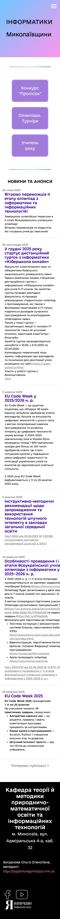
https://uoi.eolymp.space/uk (29, 660)
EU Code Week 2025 (24, 696)
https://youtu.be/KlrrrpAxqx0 (29, 653)
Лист (8, 378)
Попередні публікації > (30, 765)
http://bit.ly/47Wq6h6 (31, 616)
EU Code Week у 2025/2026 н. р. (20, 398)
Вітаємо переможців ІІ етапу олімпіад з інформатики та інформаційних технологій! (27, 202)
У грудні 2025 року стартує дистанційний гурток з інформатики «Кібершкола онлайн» (27, 255)
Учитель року (30, 145)
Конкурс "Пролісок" (30, 91)
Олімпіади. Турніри (30, 118)
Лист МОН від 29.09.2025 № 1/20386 (29, 536)
